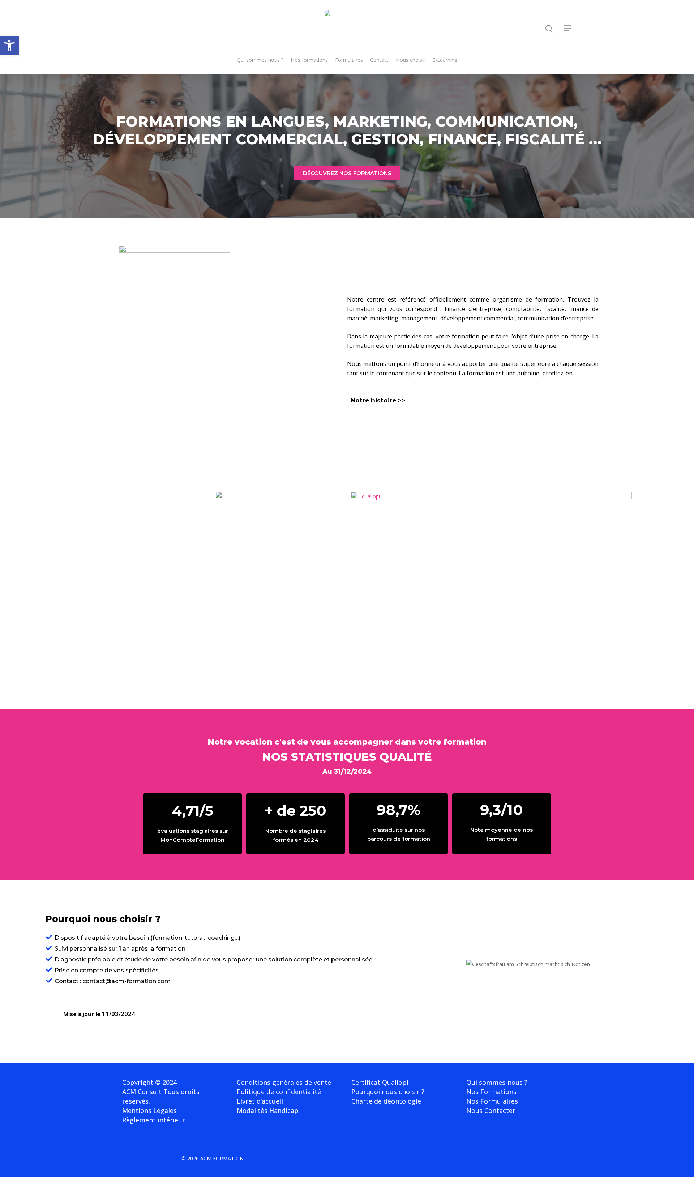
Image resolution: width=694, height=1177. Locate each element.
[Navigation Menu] (568, 28)
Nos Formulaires (492, 1101)
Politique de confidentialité (279, 1091)
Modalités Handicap (268, 1110)
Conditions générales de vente (284, 1082)
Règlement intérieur (153, 1120)
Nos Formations (491, 1091)
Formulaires (349, 59)
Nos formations (309, 59)
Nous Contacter (490, 1110)
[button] (9, 45)
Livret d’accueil (260, 1101)
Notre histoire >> (378, 400)
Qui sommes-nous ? (496, 1082)
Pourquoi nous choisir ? (387, 1091)
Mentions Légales (149, 1110)
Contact (379, 59)
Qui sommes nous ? (260, 59)
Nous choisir (410, 59)
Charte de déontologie (386, 1101)
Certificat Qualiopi (379, 1082)
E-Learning (444, 59)
